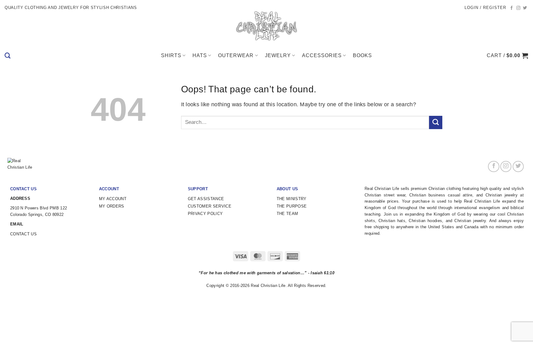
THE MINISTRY (292, 198)
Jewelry (278, 55)
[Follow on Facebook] (512, 8)
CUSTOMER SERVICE (209, 206)
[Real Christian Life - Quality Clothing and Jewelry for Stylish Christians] (266, 26)
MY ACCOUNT (112, 198)
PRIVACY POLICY (205, 213)
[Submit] (435, 122)
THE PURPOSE (292, 206)
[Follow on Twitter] (525, 8)
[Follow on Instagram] (518, 8)
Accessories (322, 55)
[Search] (8, 55)
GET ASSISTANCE (206, 198)
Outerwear (236, 55)
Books (362, 55)
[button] (485, 7)
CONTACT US (23, 234)
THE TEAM (287, 213)
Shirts (171, 55)
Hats (199, 55)
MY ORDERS (111, 206)
